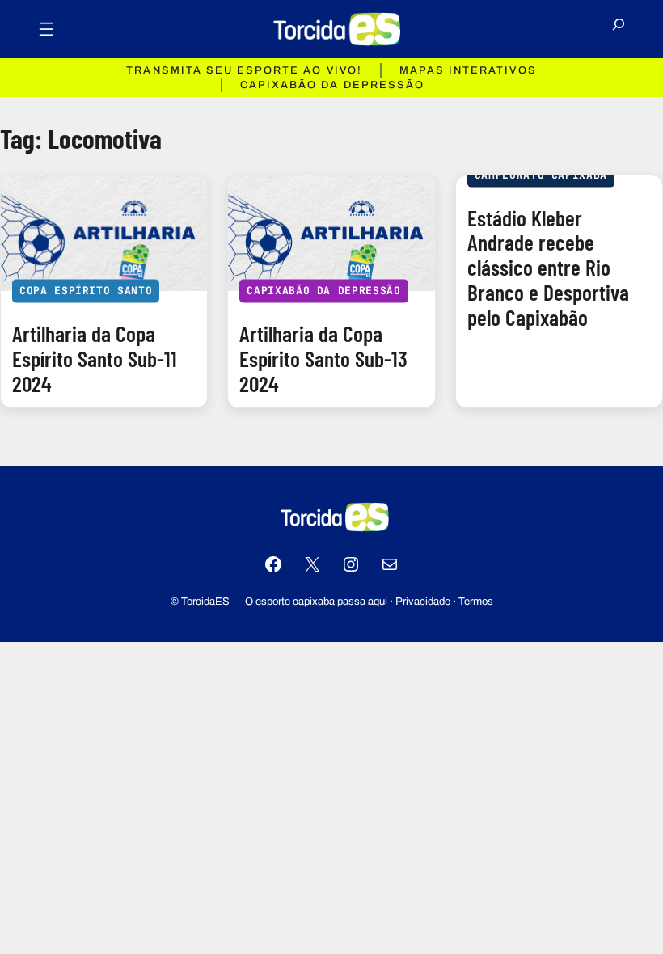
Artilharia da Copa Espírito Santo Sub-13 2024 (323, 358)
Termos (475, 601)
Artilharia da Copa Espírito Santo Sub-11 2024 (94, 358)
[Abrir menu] (46, 29)
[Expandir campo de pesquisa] (618, 29)
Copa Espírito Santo (85, 291)
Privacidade (422, 601)
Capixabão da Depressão (323, 291)
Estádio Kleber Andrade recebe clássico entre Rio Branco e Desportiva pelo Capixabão (548, 267)
